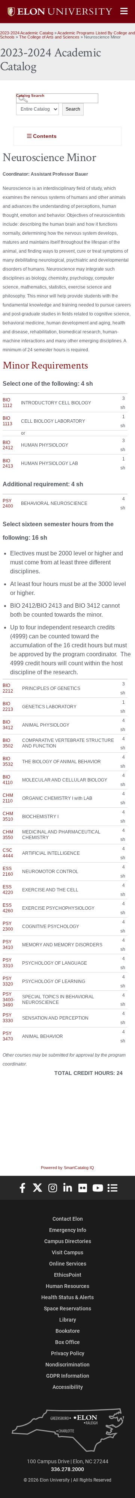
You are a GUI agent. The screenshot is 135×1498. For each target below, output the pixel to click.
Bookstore (68, 1330)
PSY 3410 (8, 944)
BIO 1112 (7, 402)
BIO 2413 (8, 463)
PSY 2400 (8, 503)
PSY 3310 (8, 963)
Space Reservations (67, 1308)
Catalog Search (30, 95)
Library (67, 1319)
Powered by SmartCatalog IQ (67, 1167)
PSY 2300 (8, 926)
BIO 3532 (8, 761)
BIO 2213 (8, 706)
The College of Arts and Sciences (49, 37)
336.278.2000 (67, 1469)
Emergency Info (67, 1229)
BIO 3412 (8, 724)
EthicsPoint (67, 1274)
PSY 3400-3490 (9, 1000)
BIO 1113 (7, 421)
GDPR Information (67, 1375)
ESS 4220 (8, 889)
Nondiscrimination (67, 1364)
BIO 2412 (8, 445)
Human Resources (67, 1285)
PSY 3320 (8, 981)
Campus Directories (67, 1241)
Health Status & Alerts (67, 1297)
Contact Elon (67, 1218)
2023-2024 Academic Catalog (26, 33)
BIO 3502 (8, 743)
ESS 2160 (8, 871)
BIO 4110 (8, 779)
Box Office (67, 1342)
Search (73, 109)
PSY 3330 (8, 1017)
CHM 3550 (8, 834)
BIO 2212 (8, 688)
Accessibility (67, 1386)
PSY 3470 (8, 1036)
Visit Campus (67, 1252)
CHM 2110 (8, 798)
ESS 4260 (8, 908)
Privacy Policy (67, 1353)
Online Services (67, 1263)
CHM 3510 (8, 816)
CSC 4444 (8, 853)
